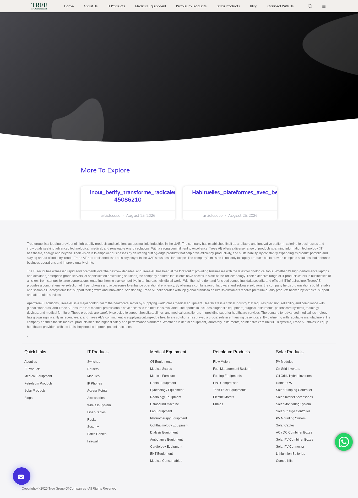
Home (69, 6)
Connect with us (280, 6)
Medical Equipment (150, 6)
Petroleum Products (191, 6)
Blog (253, 6)
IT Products (116, 6)
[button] (21, 476)
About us (91, 6)
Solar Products (228, 6)
